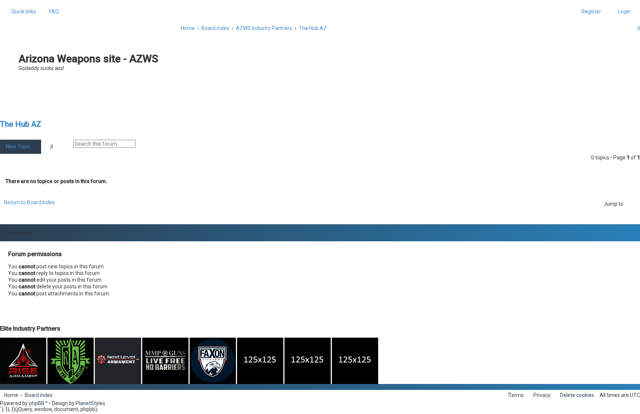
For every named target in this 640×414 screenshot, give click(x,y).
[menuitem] (52, 11)
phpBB (36, 403)
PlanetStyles (90, 403)
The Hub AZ (20, 124)
